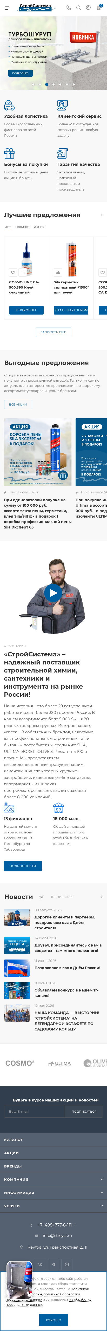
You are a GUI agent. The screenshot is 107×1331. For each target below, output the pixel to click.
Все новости (101, 896)
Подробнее (26, 310)
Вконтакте (40, 1264)
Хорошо (53, 1320)
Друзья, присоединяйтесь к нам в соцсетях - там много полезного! (68, 948)
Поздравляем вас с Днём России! (67, 967)
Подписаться (84, 1111)
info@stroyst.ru (57, 1235)
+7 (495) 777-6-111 (55, 1225)
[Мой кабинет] (88, 8)
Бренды (13, 1166)
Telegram (53, 1264)
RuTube (66, 1264)
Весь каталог (101, 215)
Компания (16, 1179)
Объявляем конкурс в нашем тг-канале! (66, 993)
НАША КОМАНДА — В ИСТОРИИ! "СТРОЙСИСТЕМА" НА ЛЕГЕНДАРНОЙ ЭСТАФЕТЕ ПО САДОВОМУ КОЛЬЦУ (67, 1021)
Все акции (18, 404)
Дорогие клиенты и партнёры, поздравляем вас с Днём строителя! (65, 922)
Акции (11, 1153)
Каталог (13, 1140)
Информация (19, 1193)
